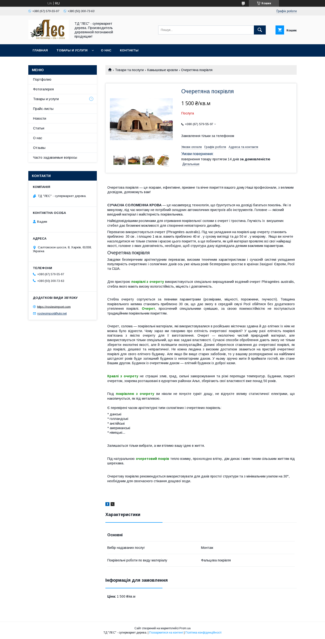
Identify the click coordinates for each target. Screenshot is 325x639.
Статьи (38, 128)
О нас (106, 50)
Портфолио (42, 79)
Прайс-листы (43, 109)
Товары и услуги (72, 50)
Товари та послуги (129, 70)
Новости (39, 118)
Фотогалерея (43, 89)
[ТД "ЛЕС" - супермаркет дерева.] (48, 38)
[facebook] (107, 505)
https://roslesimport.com (54, 306)
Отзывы (39, 148)
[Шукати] (260, 29)
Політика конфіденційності (203, 632)
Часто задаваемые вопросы (55, 157)
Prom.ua (185, 628)
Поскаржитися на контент (166, 632)
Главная (40, 50)
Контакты (129, 50)
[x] (112, 505)
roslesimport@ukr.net (52, 313)
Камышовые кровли (162, 70)
